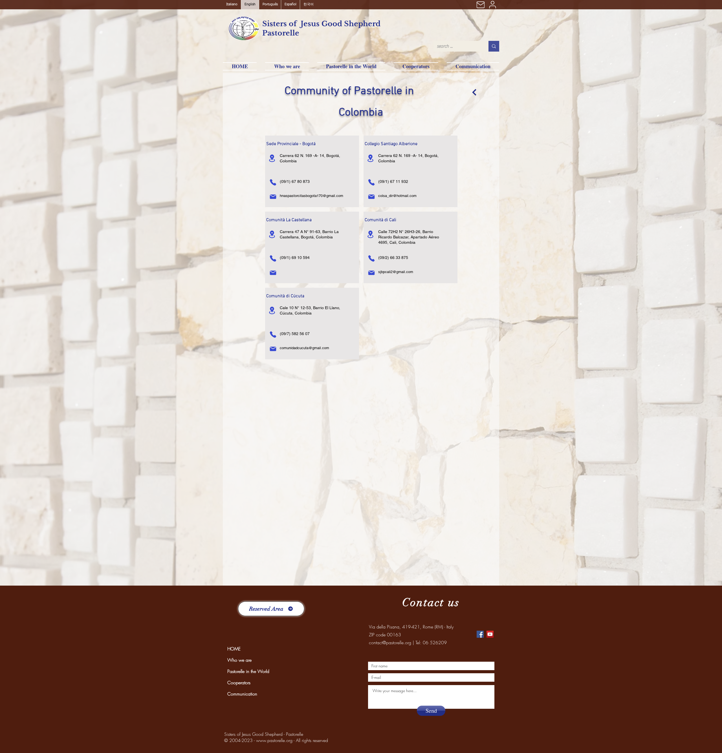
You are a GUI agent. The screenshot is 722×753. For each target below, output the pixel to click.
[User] (492, 5)
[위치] (272, 158)
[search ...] (493, 46)
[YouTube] (490, 634)
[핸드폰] (273, 182)
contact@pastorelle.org (390, 642)
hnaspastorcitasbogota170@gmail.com (311, 196)
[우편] (273, 196)
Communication (242, 694)
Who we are (239, 660)
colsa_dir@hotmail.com (397, 196)
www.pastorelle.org (274, 740)
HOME (234, 649)
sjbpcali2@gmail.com (395, 272)
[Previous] (474, 92)
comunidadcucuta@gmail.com (304, 348)
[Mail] (481, 5)
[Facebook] (480, 634)
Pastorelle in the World (248, 671)
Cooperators (238, 682)
